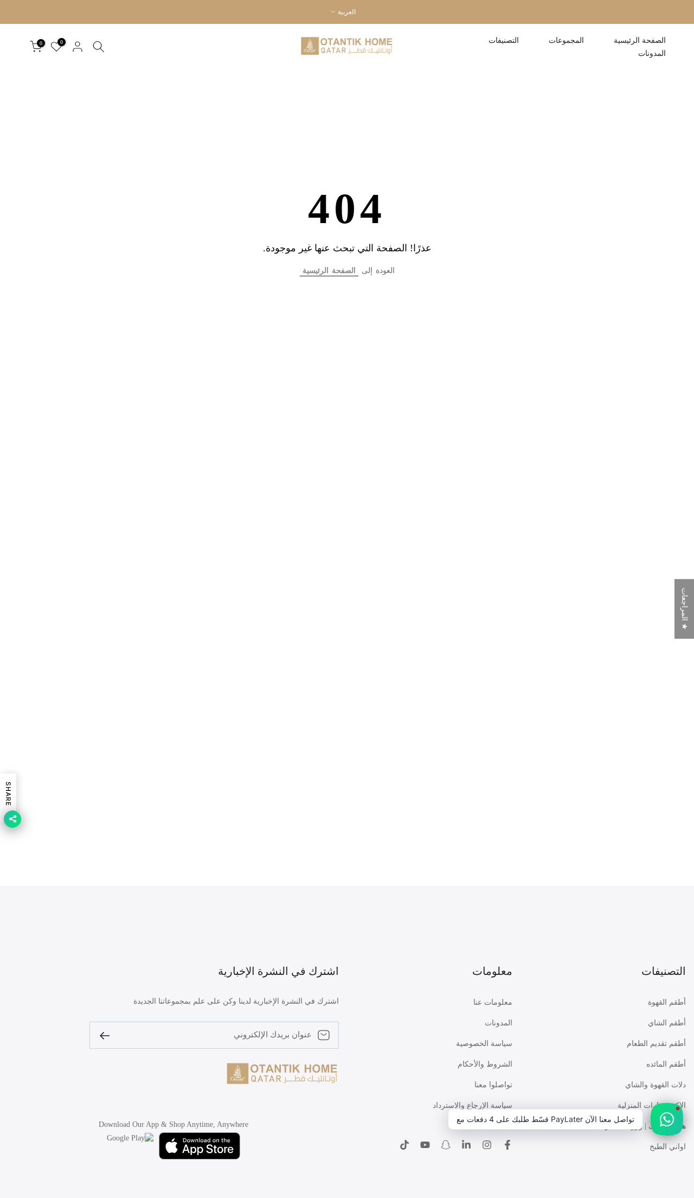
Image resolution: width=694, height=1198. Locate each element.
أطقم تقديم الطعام (656, 1043)
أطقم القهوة (667, 1002)
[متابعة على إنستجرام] (487, 1145)
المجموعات (566, 40)
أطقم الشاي (667, 1023)
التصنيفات (504, 40)
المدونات (652, 53)
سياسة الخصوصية (484, 1043)
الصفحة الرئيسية (640, 40)
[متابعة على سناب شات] (446, 1145)
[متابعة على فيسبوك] (507, 1145)
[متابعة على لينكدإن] (466, 1145)
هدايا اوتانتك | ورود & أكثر (645, 1126)
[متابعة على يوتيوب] (425, 1145)
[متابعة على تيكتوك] (404, 1145)
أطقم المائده (666, 1064)
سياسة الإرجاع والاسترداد (472, 1105)
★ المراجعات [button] (684, 608)
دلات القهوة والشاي (655, 1085)
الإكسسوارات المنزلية (652, 1105)
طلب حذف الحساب (481, 1126)
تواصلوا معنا (493, 1085)
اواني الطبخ (668, 1147)
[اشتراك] (109, 1035)
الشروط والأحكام (485, 1064)
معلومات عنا (492, 1002)
